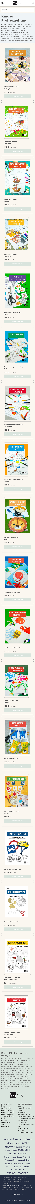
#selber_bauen (17, 1170)
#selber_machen (17, 1172)
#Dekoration (14, 1143)
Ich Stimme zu (17, 1194)
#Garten (27, 1147)
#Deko (28, 1139)
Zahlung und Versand (25, 1132)
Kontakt (20, 1110)
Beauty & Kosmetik (7, 1112)
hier (20, 1187)
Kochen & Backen (7, 1114)
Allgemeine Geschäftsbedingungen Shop (26, 1124)
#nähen (17, 1163)
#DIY (25, 1143)
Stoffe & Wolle (6, 1108)
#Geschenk (24, 1150)
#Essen (19, 1147)
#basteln (17, 1139)
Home (3, 1106)
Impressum (22, 1112)
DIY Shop (4, 1120)
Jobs (2, 1124)
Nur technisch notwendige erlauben (17, 1200)
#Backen (8, 1139)
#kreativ (10, 1160)
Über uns (21, 1106)
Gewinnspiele (6, 1122)
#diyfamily (10, 1147)
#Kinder (22, 1153)
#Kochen (26, 1157)
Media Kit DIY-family (25, 1108)
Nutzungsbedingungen (26, 1116)
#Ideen (13, 1153)
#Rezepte (24, 1167)
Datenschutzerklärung (25, 1114)
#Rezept (26, 1164)
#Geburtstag (11, 1150)
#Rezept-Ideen (12, 1167)
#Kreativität (23, 1160)
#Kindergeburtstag (13, 1157)
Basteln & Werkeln (7, 1110)
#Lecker (9, 1163)
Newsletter (5, 1126)
